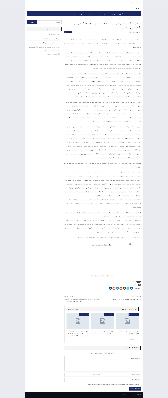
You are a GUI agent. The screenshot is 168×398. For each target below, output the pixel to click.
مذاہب (131, 14)
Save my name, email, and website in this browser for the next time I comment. (113, 384)
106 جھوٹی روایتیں (53, 54)
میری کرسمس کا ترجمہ (53, 34)
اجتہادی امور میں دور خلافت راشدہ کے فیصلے (45, 43)
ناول (75, 14)
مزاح (114, 14)
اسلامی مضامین (68, 32)
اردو (137, 7)
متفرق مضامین (86, 14)
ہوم (138, 14)
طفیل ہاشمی (133, 284)
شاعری (121, 14)
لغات (97, 14)
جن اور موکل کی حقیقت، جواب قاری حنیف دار (125, 299)
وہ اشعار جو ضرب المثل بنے (51, 38)
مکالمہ (133, 281)
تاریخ (106, 14)
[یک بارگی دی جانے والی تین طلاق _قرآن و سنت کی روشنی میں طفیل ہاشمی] (102, 321)
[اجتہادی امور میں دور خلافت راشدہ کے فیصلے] (127, 321)
